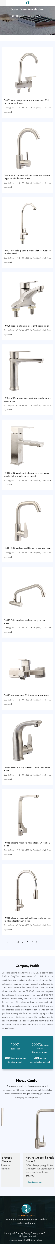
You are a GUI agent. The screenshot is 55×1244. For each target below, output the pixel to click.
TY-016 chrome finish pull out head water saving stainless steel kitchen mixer (27, 919)
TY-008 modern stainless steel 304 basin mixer (26, 325)
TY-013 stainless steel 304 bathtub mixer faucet (27, 695)
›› (47, 941)
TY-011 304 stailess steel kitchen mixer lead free (27, 548)
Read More (12, 1182)
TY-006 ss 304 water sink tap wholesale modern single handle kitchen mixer (27, 177)
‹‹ (7, 941)
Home (19, 15)
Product (28, 15)
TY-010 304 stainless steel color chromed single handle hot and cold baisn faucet (26, 475)
